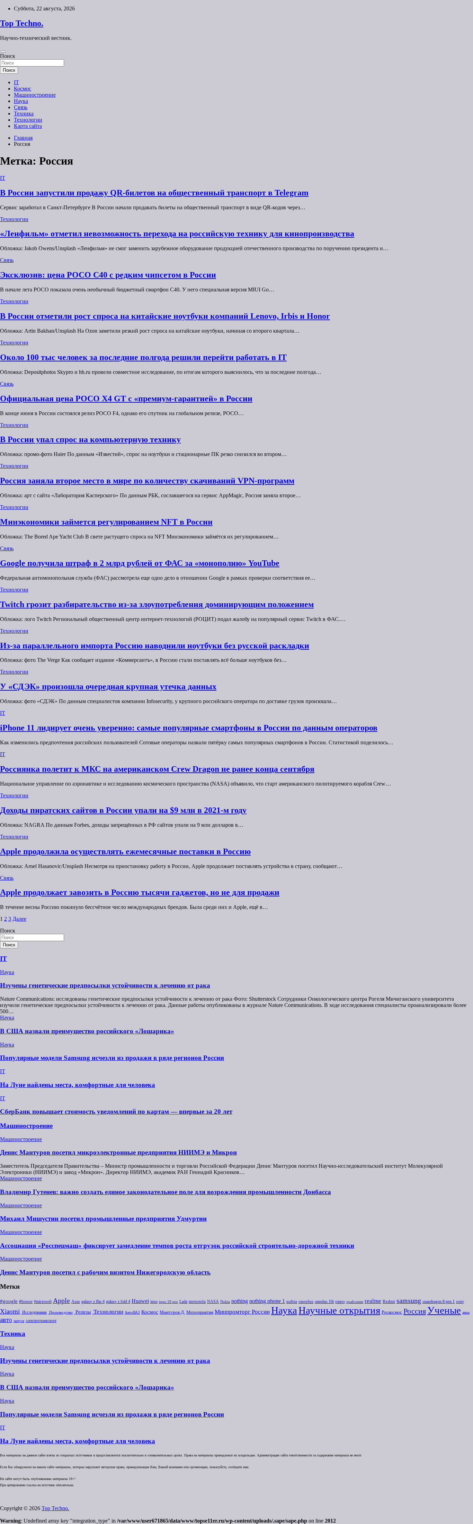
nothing (239, 1301)
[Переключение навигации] (3, 52)
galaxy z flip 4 (93, 1301)
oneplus (305, 1301)
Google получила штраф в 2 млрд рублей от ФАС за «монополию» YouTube (139, 563)
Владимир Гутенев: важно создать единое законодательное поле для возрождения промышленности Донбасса (165, 1191)
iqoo (154, 1301)
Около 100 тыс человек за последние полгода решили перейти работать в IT (143, 357)
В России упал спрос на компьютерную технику (90, 439)
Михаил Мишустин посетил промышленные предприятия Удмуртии (103, 1218)
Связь (20, 107)
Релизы (82, 1312)
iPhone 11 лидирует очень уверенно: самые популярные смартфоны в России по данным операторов (188, 727)
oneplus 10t (324, 1301)
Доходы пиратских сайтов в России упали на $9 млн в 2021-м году (123, 810)
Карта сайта (28, 126)
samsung (408, 1300)
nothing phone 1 (267, 1301)
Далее (19, 919)
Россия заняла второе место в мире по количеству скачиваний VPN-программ (147, 480)
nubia (291, 1301)
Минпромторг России (242, 1311)
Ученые (444, 1310)
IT (16, 82)
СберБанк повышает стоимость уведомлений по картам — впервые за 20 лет (116, 1111)
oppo (340, 1301)
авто (6, 1319)
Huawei (140, 1301)
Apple (61, 1300)
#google (9, 1301)
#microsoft (43, 1301)
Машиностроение (35, 95)
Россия (414, 1311)
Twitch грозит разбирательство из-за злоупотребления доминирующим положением (157, 604)
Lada (183, 1301)
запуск (19, 1321)
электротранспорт (41, 1321)
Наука (21, 101)
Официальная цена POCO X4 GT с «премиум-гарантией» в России (126, 398)
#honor (26, 1301)
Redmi (389, 1301)
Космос (22, 88)
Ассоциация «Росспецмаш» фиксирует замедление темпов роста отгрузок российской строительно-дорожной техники (177, 1245)
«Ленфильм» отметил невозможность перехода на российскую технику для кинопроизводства (177, 233)
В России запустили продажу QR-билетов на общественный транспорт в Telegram (154, 192)
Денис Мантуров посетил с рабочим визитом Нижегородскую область (105, 1272)
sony (460, 1301)
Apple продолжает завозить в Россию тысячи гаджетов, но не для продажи (139, 892)
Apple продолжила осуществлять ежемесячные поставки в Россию (125, 851)
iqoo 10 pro (168, 1302)
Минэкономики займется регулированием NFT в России (106, 521)
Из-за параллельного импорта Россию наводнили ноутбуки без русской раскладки (154, 645)
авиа (466, 1312)
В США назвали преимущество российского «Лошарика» (87, 1031)
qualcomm (354, 1302)
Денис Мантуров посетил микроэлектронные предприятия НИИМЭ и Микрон (118, 1152)
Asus (75, 1301)
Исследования (34, 1312)
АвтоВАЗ (132, 1312)
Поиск (7, 56)
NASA (213, 1301)
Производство (60, 1312)
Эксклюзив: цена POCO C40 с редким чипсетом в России (108, 274)
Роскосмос (392, 1312)
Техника (24, 113)
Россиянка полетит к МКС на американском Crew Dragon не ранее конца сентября (157, 768)
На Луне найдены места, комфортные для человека (77, 1084)
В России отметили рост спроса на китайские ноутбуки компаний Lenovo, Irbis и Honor (165, 316)
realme (373, 1301)
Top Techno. (21, 23)
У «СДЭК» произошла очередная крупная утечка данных (108, 686)
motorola (197, 1301)
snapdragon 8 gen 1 (438, 1301)
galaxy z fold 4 (118, 1301)
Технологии (28, 120)
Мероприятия (199, 1312)
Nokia (225, 1302)
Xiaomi (10, 1311)
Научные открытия (339, 1310)
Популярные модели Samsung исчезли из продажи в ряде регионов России (112, 1057)
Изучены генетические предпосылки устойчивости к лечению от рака (105, 985)
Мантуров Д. (172, 1312)
